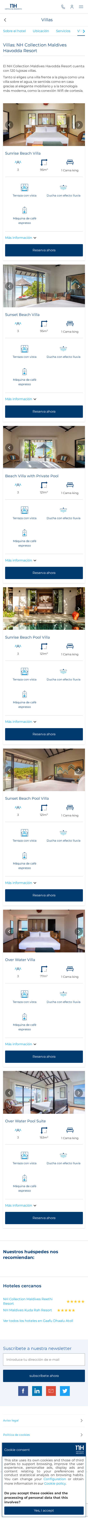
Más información (18, 238)
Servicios (63, 31)
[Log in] (74, 6)
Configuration (55, 1479)
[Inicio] (13, 6)
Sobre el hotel (14, 31)
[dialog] (44, 1480)
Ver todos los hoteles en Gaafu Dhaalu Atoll (38, 1321)
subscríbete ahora (44, 1376)
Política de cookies (16, 1435)
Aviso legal (11, 1420)
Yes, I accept (44, 1510)
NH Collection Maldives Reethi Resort (28, 1301)
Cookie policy (55, 1483)
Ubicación (41, 31)
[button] (4, 19)
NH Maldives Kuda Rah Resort (27, 1310)
